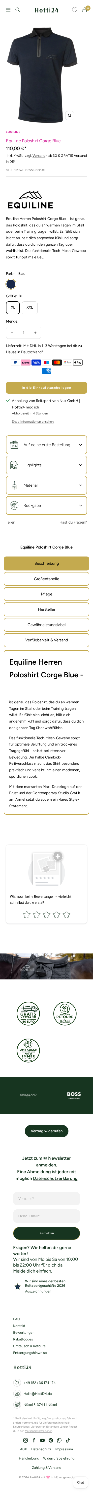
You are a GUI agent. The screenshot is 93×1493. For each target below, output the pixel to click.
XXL (30, 307)
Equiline (13, 132)
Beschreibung (46, 563)
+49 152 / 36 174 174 (40, 1383)
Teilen (10, 522)
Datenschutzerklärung (55, 1178)
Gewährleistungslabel (47, 624)
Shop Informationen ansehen (33, 421)
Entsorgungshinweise (30, 1353)
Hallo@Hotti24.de (38, 1394)
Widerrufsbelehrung (58, 1458)
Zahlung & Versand (46, 1468)
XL (13, 307)
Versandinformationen (38, 1431)
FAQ (16, 1319)
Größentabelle (46, 578)
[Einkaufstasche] (84, 9)
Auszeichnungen (38, 1291)
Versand (38, 156)
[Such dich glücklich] (17, 9)
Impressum (64, 1449)
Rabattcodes (23, 1339)
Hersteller (46, 609)
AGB (23, 1449)
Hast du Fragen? (73, 522)
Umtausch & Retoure (29, 1346)
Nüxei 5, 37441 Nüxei (40, 1405)
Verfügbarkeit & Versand (46, 640)
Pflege (46, 594)
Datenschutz (41, 1449)
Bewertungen (23, 1332)
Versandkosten (56, 1418)
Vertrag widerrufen (46, 1131)
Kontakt (19, 1326)
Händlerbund (29, 1458)
